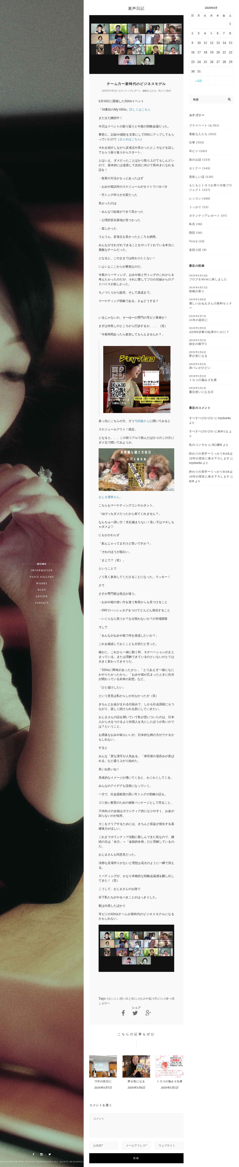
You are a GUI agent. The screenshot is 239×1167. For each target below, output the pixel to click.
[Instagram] (41, 1154)
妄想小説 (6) (198, 250)
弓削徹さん (141, 421)
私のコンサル (198, 444)
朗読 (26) (195, 232)
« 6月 (198, 81)
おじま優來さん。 (110, 497)
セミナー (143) (199, 168)
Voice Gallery (42, 576)
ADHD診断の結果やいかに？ (209, 329)
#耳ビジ (158, 998)
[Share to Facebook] (123, 1013)
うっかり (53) (199, 207)
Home (42, 564)
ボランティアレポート (129, 90)
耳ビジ (161, 90)
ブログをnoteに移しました (208, 277)
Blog (42, 589)
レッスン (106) (199, 198)
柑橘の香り (198, 289)
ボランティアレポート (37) (208, 215)
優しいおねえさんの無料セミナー (210, 304)
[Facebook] (33, 1154)
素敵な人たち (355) (202, 134)
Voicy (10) (197, 241)
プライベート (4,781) (204, 125)
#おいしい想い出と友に (122, 998)
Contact (42, 602)
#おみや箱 (144, 998)
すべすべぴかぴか (201, 418)
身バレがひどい (200, 366)
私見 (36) (195, 224)
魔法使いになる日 (201, 389)
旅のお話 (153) (199, 159)
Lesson (42, 596)
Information (42, 570)
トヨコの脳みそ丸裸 (170, 1081)
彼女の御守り (198, 342)
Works (41, 583)
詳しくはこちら (139, 109)
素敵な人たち (149, 90)
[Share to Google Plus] (148, 1013)
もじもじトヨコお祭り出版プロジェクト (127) (210, 187)
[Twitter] (50, 1154)
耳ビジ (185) (198, 151)
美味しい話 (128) (201, 177)
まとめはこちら (130, 139)
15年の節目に (103, 1081)
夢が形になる (136, 1081)
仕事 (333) (196, 142)
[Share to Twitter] (135, 1013)
